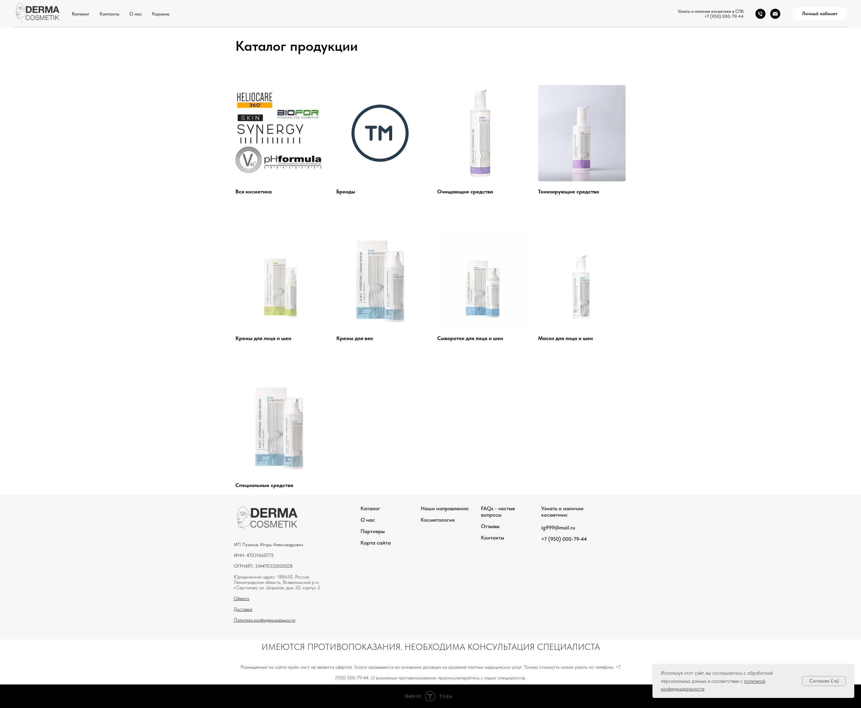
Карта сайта (376, 542)
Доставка (243, 609)
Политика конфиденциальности (264, 620)
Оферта (241, 598)
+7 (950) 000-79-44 (724, 16)
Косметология (438, 520)
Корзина (161, 13)
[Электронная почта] (775, 14)
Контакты (109, 13)
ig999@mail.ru (558, 527)
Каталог (80, 13)
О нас (135, 13)
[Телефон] (760, 14)
